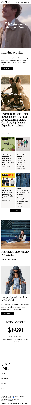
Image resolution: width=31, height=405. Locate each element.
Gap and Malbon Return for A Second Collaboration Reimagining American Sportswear (22, 160)
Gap (14, 122)
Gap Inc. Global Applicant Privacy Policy (10, 399)
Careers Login (23, 2)
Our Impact (7, 313)
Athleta (20, 125)
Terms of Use (4, 396)
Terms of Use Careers (13, 396)
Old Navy (6, 122)
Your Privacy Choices (6, 397)
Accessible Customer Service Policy (9, 402)
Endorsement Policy (23, 403)
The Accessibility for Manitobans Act (9, 403)
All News (15, 210)
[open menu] (29, 2)
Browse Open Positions (9, 259)
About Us (7, 68)
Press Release (5, 138)
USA (17, 2)
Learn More (15, 342)
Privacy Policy (23, 396)
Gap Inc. (19, 188)
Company (19, 174)
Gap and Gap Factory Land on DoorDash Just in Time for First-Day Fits (8, 194)
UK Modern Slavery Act (6, 400)
